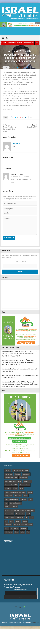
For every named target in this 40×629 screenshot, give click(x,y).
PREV (7, 528)
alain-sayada (8, 474)
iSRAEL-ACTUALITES (11, 507)
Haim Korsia (18, 496)
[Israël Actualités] (20, 13)
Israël (28, 514)
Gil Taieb (30, 492)
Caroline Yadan (23, 478)
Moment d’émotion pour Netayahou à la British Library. (9, 128)
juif (26, 517)
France (15, 488)
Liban (11, 521)
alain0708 (16, 143)
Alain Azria (17, 474)
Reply (12, 183)
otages (25, 521)
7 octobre (7, 470)
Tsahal (22, 532)
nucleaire (18, 521)
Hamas (26, 496)
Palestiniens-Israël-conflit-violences (23, 525)
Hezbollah (23, 499)
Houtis (30, 499)
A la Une (8, 67)
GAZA (21, 488)
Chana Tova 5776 (32, 126)
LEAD (31, 517)
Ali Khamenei (26, 474)
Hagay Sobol (8, 496)
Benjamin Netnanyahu (11, 478)
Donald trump (27, 481)
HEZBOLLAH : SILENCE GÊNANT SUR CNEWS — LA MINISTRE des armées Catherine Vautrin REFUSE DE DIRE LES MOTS (19, 354)
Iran (6, 503)
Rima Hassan (8, 532)
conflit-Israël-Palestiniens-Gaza (13, 481)
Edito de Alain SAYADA (11, 485)
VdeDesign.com (35, 622)
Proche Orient (14, 528)
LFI (6, 521)
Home (2, 67)
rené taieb (23, 528)
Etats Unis (8, 488)
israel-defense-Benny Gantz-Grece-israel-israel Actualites (19, 510)
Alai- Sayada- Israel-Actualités (20, 470)
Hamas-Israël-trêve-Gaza (11, 499)
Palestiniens (8, 525)
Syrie (16, 532)
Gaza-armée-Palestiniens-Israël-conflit (15, 492)
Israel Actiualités (9, 514)
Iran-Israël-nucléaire (15, 503)
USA (28, 532)
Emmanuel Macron (24, 485)
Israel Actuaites (20, 514)
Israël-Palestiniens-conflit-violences (14, 517)
